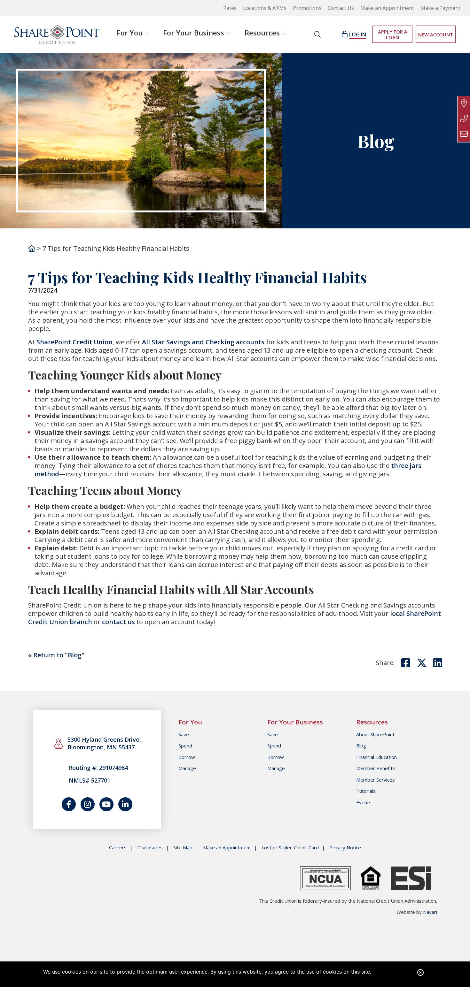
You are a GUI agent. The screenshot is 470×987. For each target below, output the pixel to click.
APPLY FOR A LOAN (392, 34)
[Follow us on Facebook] (69, 804)
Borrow (186, 757)
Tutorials (366, 791)
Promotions (307, 8)
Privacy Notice (345, 848)
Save (183, 734)
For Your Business (193, 32)
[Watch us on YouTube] (106, 804)
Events (364, 802)
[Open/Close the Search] (317, 34)
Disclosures (150, 848)
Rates (230, 8)
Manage (187, 768)
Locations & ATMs (264, 8)
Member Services (375, 780)
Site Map (182, 848)
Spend (185, 745)
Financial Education (376, 757)
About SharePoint (375, 734)
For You (130, 32)
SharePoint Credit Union (74, 342)
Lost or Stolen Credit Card (290, 848)
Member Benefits (375, 768)
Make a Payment (440, 8)
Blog (361, 745)
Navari (430, 912)
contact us (118, 621)
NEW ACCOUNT (435, 34)
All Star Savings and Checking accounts (203, 342)
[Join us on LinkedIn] (125, 804)
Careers (118, 848)
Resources (262, 32)
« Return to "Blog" (56, 655)
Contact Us (341, 8)
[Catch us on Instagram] (88, 804)
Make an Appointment (387, 8)
